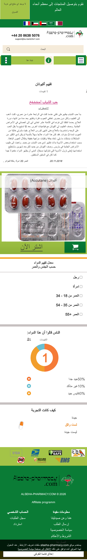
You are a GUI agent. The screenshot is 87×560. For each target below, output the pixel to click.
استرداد (17, 524)
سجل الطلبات (17, 518)
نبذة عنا (29, 60)
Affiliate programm (43, 502)
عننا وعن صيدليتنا (61, 518)
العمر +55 (72, 314)
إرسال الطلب (61, 524)
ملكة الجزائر (9, 161)
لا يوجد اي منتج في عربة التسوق (15, 8)
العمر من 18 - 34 (67, 296)
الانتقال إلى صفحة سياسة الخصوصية (34, 549)
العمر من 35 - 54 (67, 305)
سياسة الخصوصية (61, 530)
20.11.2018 (56, 161)
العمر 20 (24, 161)
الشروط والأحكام (61, 536)
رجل (76, 277)
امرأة (17, 161)
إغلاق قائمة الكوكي (43, 554)
